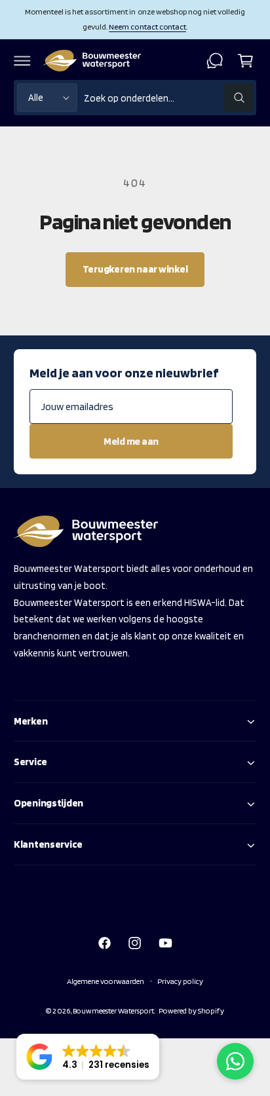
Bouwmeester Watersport (113, 1010)
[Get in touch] (215, 60)
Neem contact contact (147, 26)
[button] (22, 60)
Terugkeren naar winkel (135, 269)
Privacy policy (180, 981)
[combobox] (168, 98)
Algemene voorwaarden (105, 981)
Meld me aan (131, 441)
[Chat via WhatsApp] (235, 1061)
